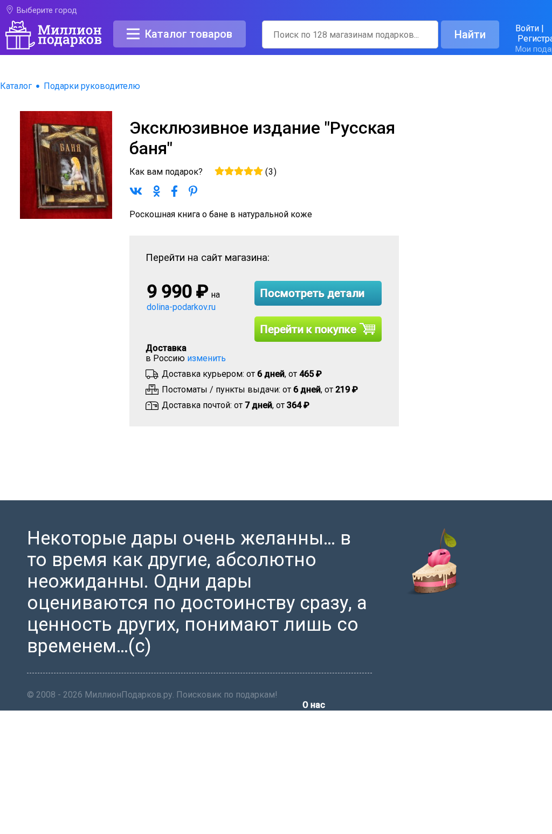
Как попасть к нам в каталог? (361, 747)
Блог (312, 760)
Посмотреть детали (312, 293)
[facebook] (308, 829)
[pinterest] (349, 829)
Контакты (322, 734)
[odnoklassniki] (336, 829)
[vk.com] (322, 829)
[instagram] (363, 829)
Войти (527, 28)
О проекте (322, 721)
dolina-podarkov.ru (181, 307)
